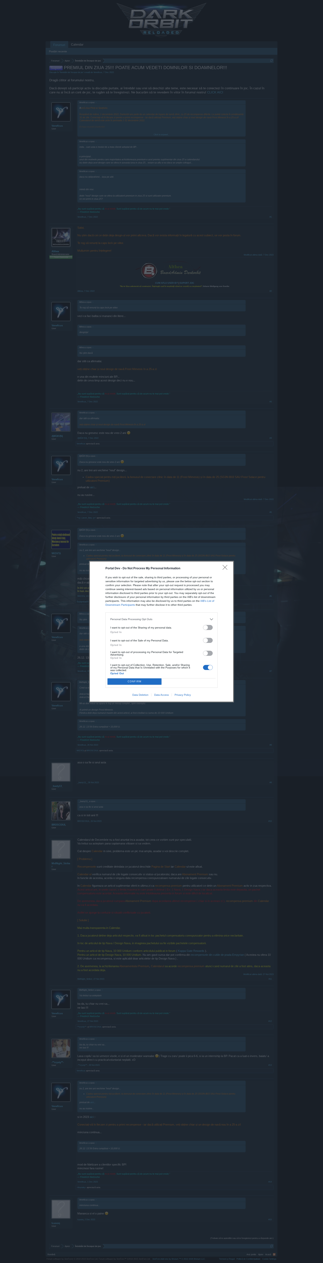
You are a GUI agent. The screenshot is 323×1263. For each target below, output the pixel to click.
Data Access (161, 694)
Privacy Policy (183, 694)
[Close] (226, 568)
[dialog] (161, 631)
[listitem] (161, 619)
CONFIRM (134, 681)
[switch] (208, 627)
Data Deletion (140, 694)
